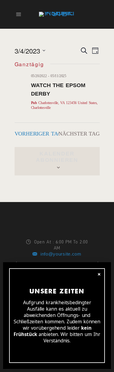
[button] (10, 9)
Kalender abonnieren (57, 157)
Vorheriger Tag (38, 134)
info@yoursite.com (60, 253)
